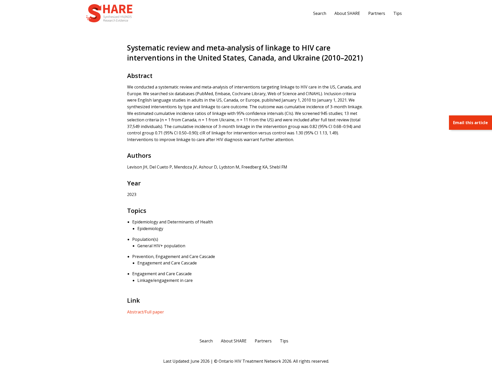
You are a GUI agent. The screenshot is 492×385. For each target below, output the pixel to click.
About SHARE (347, 13)
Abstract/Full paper (145, 312)
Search (319, 13)
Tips (397, 13)
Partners (376, 13)
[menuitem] (319, 13)
